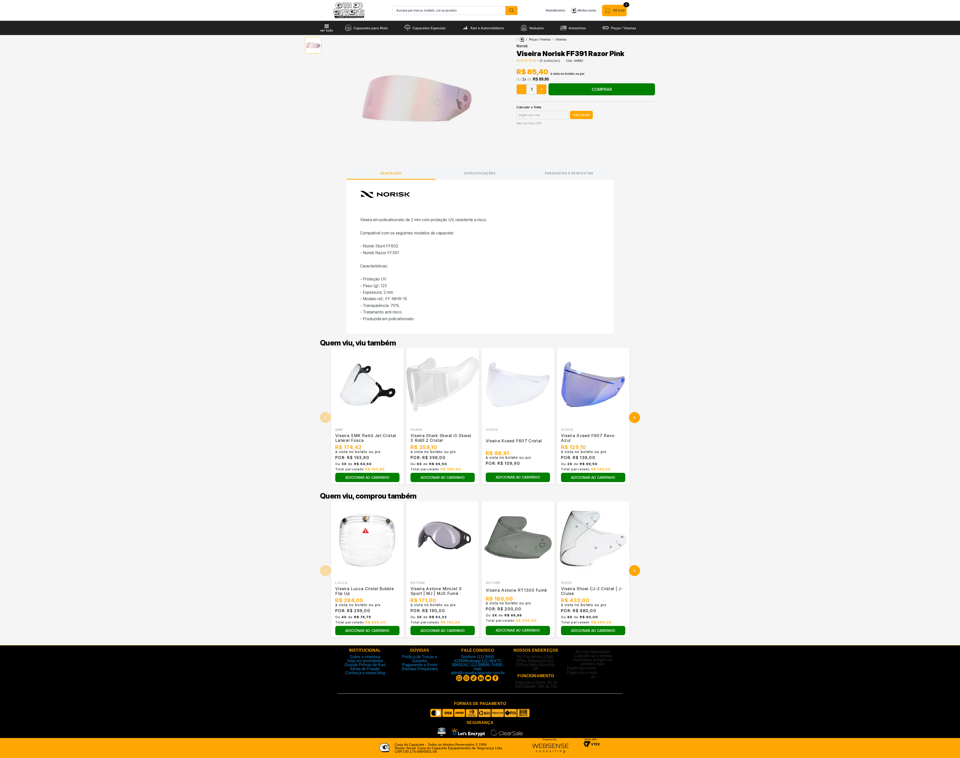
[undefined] (417, 98)
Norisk (522, 46)
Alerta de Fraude (365, 669)
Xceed (492, 430)
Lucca (341, 583)
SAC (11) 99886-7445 (480, 665)
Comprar (602, 89)
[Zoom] (313, 45)
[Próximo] (634, 417)
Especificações (480, 173)
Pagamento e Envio (419, 665)
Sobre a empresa (365, 657)
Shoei (566, 583)
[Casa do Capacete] (348, 10)
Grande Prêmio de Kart (364, 665)
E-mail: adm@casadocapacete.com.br (478, 669)
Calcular (581, 115)
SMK (339, 430)
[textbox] (449, 10)
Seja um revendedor (365, 661)
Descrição (391, 173)
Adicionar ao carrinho (367, 477)
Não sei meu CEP (529, 123)
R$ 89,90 (541, 79)
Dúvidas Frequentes (420, 669)
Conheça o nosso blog (365, 673)
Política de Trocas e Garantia (419, 659)
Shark (416, 430)
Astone (418, 583)
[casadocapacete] (521, 39)
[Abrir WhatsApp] (947, 745)
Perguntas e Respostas (569, 173)
